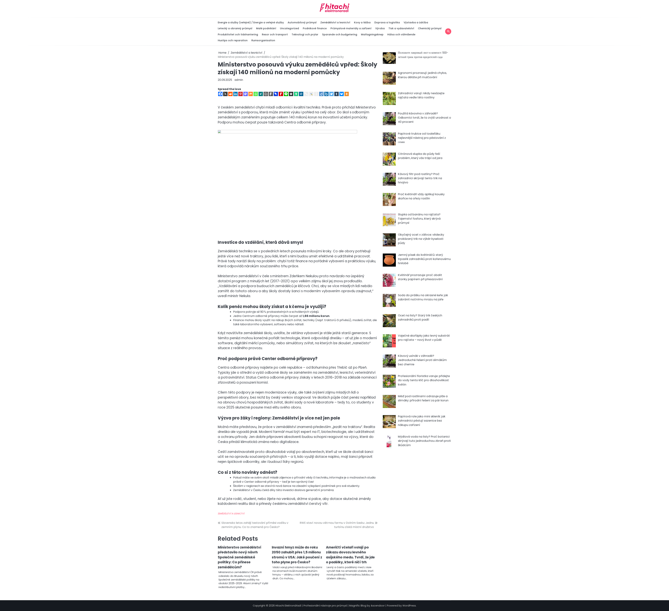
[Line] (286, 94)
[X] (225, 94)
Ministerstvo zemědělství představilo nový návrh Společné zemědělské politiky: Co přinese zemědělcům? (239, 557)
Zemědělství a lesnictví (335, 22)
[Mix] (250, 94)
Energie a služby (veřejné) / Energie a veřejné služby (251, 22)
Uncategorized (289, 28)
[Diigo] (321, 94)
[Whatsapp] (255, 94)
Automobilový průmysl (302, 22)
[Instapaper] (316, 94)
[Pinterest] (240, 94)
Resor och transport (275, 34)
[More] (346, 94)
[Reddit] (230, 94)
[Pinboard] (276, 94)
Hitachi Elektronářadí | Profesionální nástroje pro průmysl (311, 605)
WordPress (409, 605)
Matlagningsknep (372, 34)
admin (238, 80)
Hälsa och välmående (401, 34)
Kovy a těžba (362, 22)
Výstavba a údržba (416, 22)
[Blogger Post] (266, 94)
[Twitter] (331, 94)
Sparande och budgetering (339, 34)
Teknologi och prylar (305, 34)
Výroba (380, 28)
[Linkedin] (235, 94)
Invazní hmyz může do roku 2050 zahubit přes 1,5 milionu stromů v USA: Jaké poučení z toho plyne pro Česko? (297, 555)
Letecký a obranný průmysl (235, 28)
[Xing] (261, 94)
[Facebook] (220, 94)
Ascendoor (378, 605)
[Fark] (271, 94)
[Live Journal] (311, 94)
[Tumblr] (336, 94)
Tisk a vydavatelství (401, 28)
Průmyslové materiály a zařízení (350, 28)
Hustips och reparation (233, 40)
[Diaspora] (291, 94)
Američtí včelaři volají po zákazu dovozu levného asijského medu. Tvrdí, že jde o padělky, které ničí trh (350, 555)
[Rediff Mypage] (281, 94)
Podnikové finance (315, 28)
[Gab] (296, 94)
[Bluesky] (341, 94)
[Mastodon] (245, 94)
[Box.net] (326, 94)
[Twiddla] (306, 94)
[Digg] (301, 94)
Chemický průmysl (429, 28)
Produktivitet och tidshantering (238, 34)
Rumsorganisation (263, 40)
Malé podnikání (266, 28)
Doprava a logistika (387, 22)
